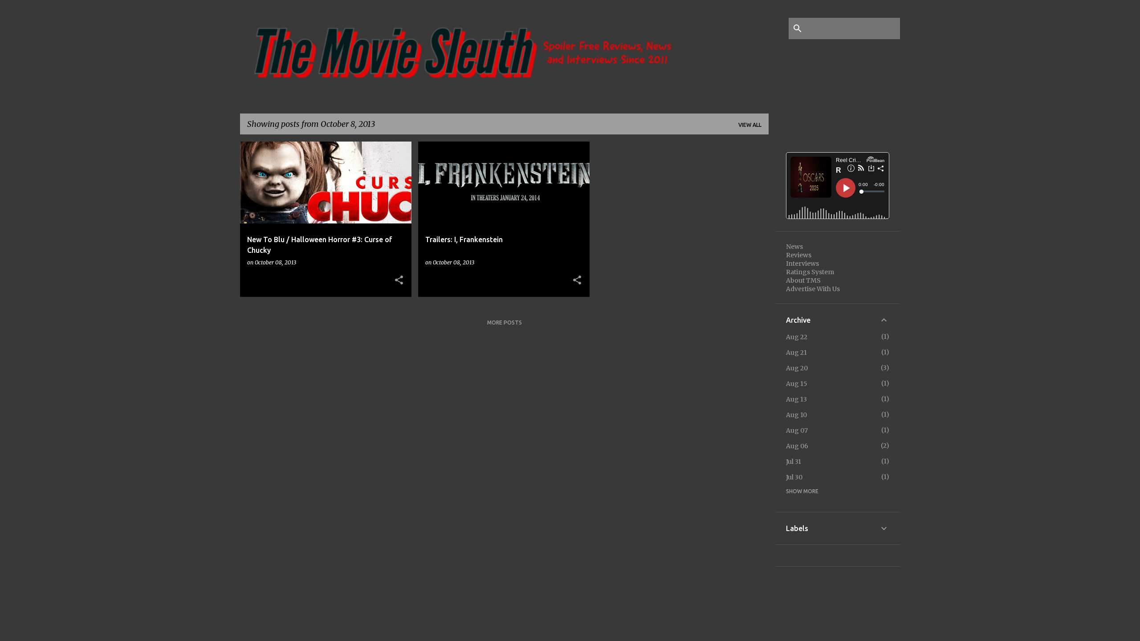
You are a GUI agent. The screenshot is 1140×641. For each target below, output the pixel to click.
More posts (504, 322)
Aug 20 (797, 368)
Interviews (802, 264)
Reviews (798, 255)
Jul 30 (794, 477)
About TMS (803, 280)
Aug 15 (796, 384)
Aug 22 (796, 337)
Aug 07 (797, 430)
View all (749, 125)
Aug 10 (796, 415)
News (794, 247)
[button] (399, 280)
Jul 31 (793, 462)
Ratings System (810, 272)
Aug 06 (797, 446)
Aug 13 (796, 399)
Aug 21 (796, 353)
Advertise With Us (813, 289)
